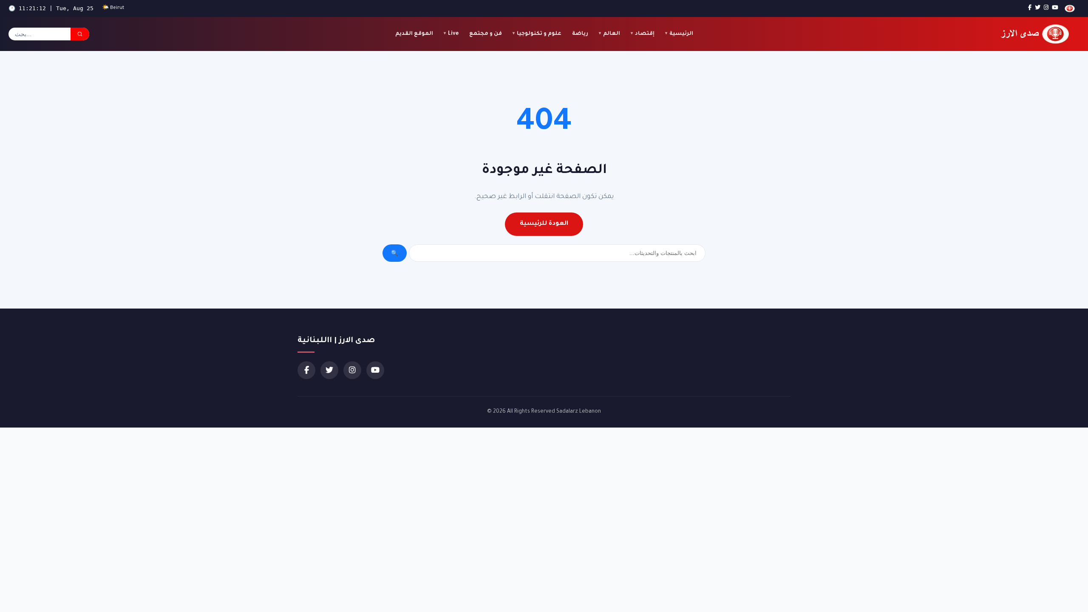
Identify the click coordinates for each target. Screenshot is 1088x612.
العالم (611, 34)
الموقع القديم (414, 34)
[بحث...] (80, 34)
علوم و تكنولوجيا (539, 34)
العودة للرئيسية (544, 224)
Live (453, 34)
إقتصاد (644, 34)
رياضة (580, 34)
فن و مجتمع (485, 34)
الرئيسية (681, 34)
